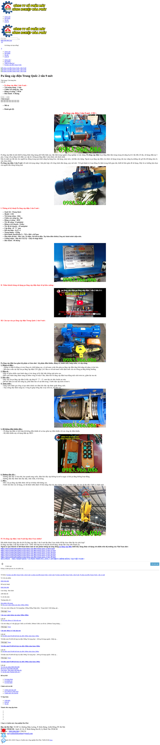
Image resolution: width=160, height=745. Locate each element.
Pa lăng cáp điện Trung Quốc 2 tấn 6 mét (18, 575)
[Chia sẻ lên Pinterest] (10, 101)
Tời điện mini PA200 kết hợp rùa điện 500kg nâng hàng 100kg (20, 646)
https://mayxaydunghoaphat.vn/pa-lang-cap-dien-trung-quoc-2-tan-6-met (28, 549)
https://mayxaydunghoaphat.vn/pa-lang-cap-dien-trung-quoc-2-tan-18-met (28, 553)
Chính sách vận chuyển (11, 693)
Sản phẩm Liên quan (7, 603)
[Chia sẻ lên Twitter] (4, 101)
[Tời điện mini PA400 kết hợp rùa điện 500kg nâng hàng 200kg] (20, 651)
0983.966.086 (5, 581)
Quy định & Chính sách (11, 691)
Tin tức (6, 20)
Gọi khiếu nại (8, 681)
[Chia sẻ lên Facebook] (2, 101)
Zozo (50, 740)
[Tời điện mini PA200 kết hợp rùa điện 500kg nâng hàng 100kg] (20, 636)
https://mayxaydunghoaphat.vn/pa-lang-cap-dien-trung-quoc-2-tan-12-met (28, 551)
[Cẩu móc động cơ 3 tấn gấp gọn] (11, 620)
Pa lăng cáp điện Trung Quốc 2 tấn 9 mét (67, 575)
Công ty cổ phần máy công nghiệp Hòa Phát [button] (14, 723)
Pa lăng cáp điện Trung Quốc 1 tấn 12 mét (92, 575)
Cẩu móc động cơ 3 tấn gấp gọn (11, 630)
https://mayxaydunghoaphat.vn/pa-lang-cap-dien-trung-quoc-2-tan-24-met (28, 555)
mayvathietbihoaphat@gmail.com (20, 733)
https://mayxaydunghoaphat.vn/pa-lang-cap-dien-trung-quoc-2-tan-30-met (28, 557)
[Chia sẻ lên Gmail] (12, 101)
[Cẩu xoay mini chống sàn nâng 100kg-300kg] (15, 605)
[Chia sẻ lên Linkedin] (7, 101)
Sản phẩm (7, 18)
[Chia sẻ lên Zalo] (18, 101)
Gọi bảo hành (8, 682)
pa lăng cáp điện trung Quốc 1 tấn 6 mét (43, 575)
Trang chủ (7, 17)
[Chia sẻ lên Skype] (15, 101)
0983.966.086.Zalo (6, 40)
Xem (9, 611)
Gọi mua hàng (8, 679)
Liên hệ (6, 22)
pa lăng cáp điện (65, 547)
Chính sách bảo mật (10, 690)
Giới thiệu (7, 700)
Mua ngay (4, 611)
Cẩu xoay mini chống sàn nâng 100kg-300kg (15, 615)
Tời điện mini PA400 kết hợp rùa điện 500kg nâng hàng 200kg (20, 661)
